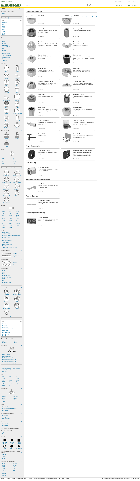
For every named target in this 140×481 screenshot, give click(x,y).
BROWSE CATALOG (7, 1)
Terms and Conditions (125, 478)
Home (2, 478)
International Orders (21, 478)
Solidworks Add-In (44, 478)
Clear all (20, 8)
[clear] (84, 5)
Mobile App (36, 478)
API (59, 478)
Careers (30, 478)
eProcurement (53, 478)
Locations (8, 478)
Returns (14, 478)
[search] (21, 20)
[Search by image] (90, 5)
